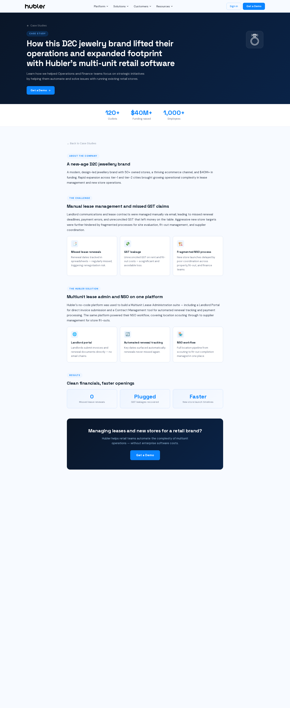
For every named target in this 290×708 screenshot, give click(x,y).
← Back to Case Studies (81, 143)
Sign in (234, 6)
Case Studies (38, 25)
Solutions (119, 6)
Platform (99, 6)
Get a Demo (253, 6)
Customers (141, 6)
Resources (163, 6)
